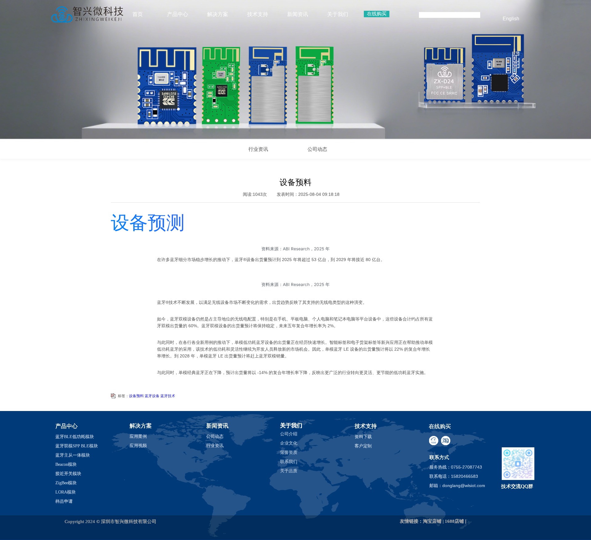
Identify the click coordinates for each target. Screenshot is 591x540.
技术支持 (257, 14)
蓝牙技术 (167, 396)
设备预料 (136, 396)
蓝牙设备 (152, 396)
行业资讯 (258, 149)
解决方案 (217, 14)
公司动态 (317, 149)
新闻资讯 (297, 14)
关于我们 (337, 14)
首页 (137, 14)
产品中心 (177, 14)
